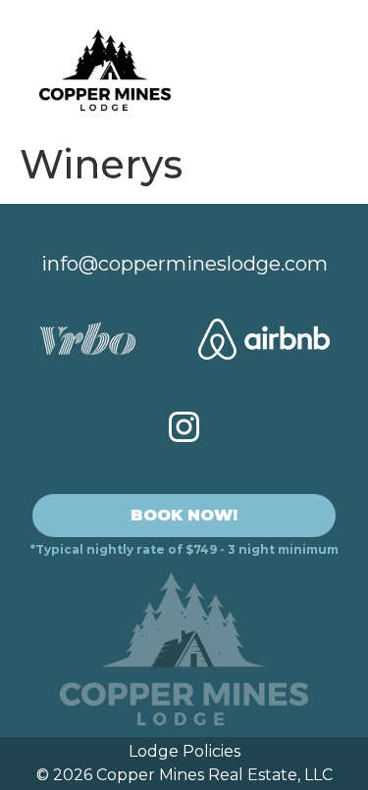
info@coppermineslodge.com (184, 263)
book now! (184, 515)
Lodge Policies (184, 751)
